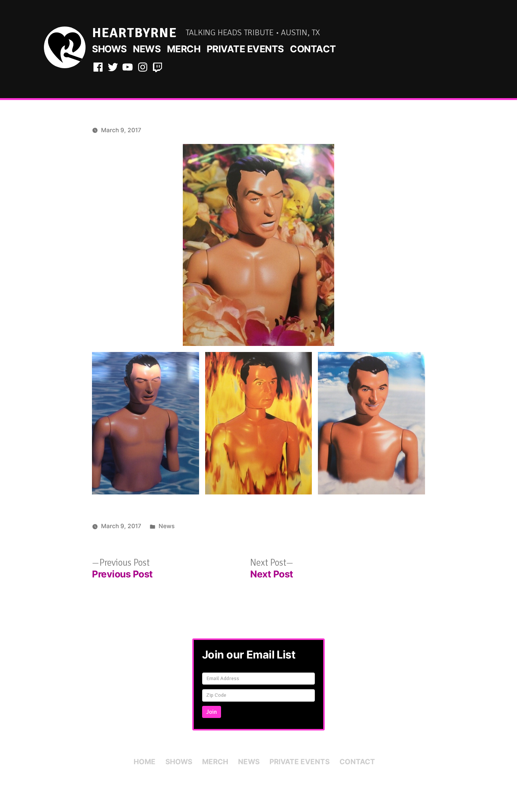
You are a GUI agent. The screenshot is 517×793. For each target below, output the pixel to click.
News (146, 49)
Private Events (245, 49)
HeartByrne (134, 33)
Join (211, 712)
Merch (184, 49)
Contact (313, 49)
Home (145, 761)
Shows (109, 49)
